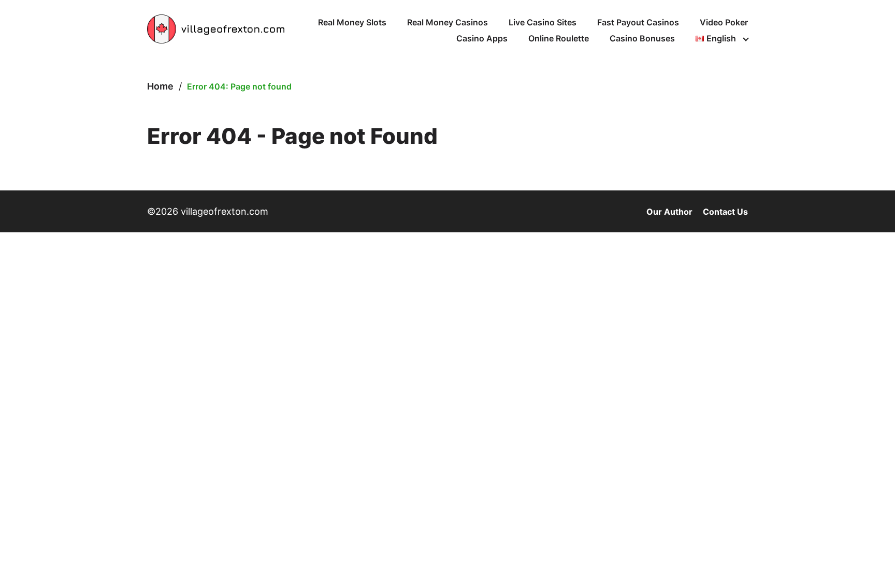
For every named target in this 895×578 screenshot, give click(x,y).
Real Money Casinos (447, 22)
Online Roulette (558, 38)
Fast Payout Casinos (638, 22)
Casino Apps (482, 38)
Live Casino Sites (542, 22)
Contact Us (725, 211)
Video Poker (724, 22)
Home (160, 86)
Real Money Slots (352, 22)
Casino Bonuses (642, 38)
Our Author (669, 211)
